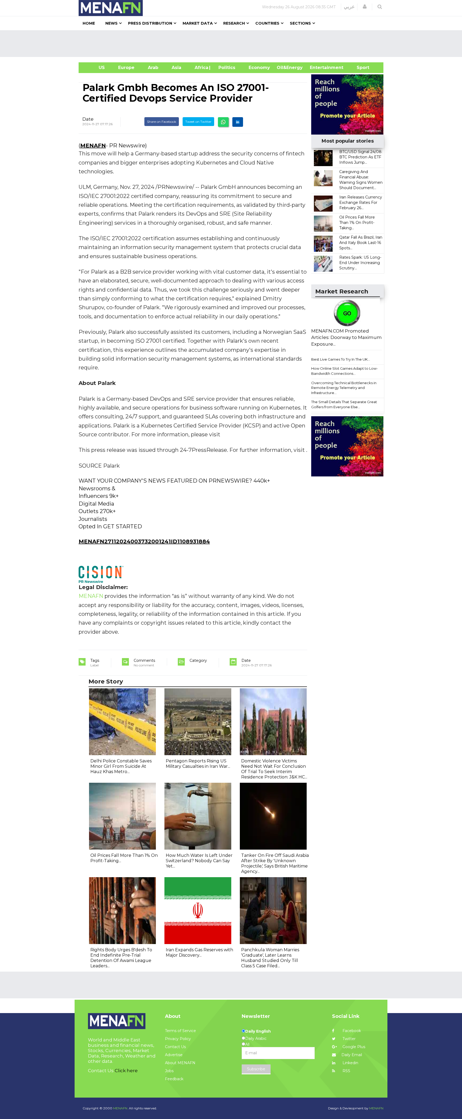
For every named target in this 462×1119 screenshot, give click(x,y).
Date (88, 119)
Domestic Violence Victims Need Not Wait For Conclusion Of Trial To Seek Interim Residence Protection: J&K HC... (274, 769)
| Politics (225, 67)
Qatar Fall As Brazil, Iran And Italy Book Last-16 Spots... (360, 242)
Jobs (169, 1070)
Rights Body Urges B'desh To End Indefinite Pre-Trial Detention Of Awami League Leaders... (121, 957)
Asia (176, 67)
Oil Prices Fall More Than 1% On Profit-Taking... (357, 222)
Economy (259, 67)
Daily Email (351, 1054)
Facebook (351, 1030)
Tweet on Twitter (198, 122)
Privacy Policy (178, 1038)
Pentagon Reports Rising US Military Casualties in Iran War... (198, 763)
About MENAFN (180, 1062)
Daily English (258, 1031)
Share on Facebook (161, 122)
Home (89, 23)
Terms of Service (180, 1030)
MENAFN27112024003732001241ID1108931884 (144, 541)
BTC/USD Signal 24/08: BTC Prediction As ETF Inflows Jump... (360, 157)
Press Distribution (150, 23)
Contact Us (175, 1046)
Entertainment (318, 67)
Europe (126, 67)
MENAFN (93, 145)
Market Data (198, 23)
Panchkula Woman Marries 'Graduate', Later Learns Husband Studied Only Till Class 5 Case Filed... (270, 957)
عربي (349, 7)
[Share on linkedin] (237, 122)
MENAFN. (120, 1108)
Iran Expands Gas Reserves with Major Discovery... (199, 952)
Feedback (174, 1078)
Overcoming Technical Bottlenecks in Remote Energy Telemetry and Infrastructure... (343, 388)
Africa (201, 67)
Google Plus (353, 1046)
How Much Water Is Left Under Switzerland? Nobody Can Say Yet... (199, 861)
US (95, 67)
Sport (359, 67)
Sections (300, 23)
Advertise (174, 1054)
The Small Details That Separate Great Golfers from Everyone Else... (344, 404)
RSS (345, 1070)
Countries (267, 23)
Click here (126, 1070)
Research (234, 23)
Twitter (348, 1038)
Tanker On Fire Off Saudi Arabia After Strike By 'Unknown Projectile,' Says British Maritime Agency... (275, 863)
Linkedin (349, 1062)
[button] (365, 7)
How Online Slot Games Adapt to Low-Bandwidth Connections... (344, 371)
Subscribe (256, 1069)
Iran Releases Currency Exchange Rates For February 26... (360, 202)
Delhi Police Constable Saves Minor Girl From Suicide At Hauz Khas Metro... (121, 766)
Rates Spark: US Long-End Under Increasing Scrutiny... (360, 262)
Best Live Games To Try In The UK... (340, 359)
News (111, 23)
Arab (153, 67)
